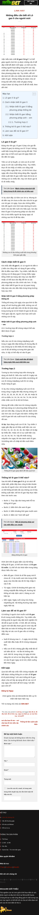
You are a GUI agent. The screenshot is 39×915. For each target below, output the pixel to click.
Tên (6, 761)
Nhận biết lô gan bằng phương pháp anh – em (21, 116)
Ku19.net (9, 867)
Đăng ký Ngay (7, 691)
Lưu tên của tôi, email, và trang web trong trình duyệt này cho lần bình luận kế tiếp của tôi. (18, 791)
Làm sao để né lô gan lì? (16, 131)
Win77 (33, 879)
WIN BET (25, 704)
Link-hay (19, 10)
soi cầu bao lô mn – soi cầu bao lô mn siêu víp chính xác (10, 723)
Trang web (7, 779)
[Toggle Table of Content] (33, 94)
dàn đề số (32, 712)
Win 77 (7, 879)
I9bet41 (3, 882)
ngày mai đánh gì (23, 714)
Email (6, 770)
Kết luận (9, 135)
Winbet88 (26, 879)
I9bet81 (16, 867)
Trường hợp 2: (21, 122)
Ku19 (20, 879)
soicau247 (21, 716)
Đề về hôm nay (12, 714)
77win (2, 867)
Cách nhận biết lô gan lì (16, 102)
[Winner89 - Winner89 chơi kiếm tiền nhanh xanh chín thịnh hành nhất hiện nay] (11, 2)
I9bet (2, 879)
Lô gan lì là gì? (12, 98)
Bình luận (8, 743)
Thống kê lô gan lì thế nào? (18, 126)
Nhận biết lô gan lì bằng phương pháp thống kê (21, 108)
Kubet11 (14, 879)
